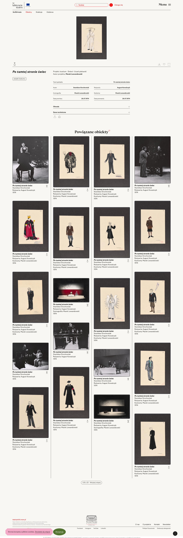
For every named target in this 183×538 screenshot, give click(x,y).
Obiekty (29, 12)
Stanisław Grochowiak (81, 87)
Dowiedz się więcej (42, 532)
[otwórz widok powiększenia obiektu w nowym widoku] (91, 37)
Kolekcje (39, 12)
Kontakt (157, 524)
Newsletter (167, 524)
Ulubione (50, 12)
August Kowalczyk (123, 87)
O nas (137, 524)
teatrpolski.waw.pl (19, 519)
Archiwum (16, 12)
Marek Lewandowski (74, 74)
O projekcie (147, 524)
